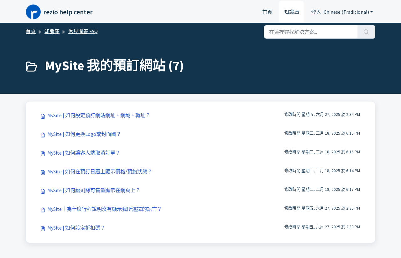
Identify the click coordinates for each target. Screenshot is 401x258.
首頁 (267, 12)
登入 (316, 12)
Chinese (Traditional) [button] (346, 12)
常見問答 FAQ (83, 31)
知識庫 (291, 12)
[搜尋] (366, 32)
